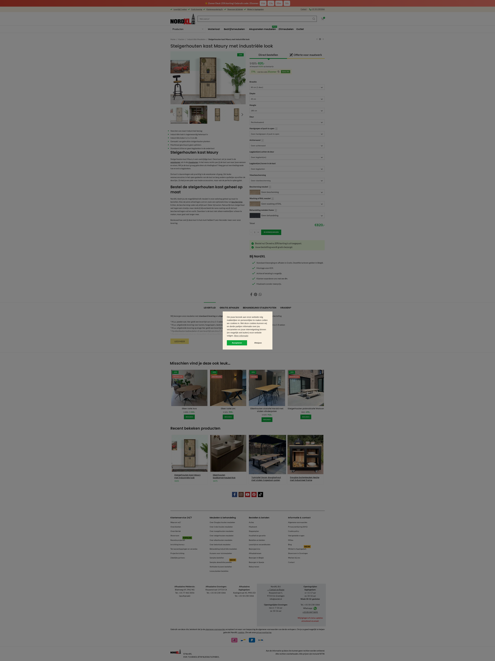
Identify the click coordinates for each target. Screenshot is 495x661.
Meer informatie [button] (241, 336)
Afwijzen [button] (258, 343)
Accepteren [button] (237, 343)
